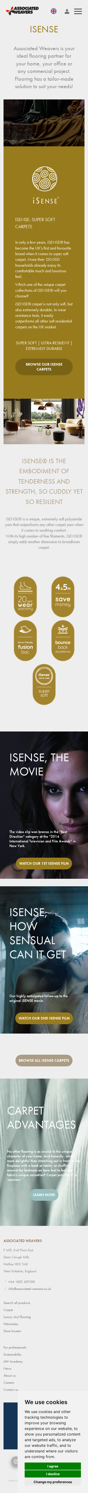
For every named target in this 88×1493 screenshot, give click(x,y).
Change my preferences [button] (53, 1482)
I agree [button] (52, 1466)
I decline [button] (53, 1474)
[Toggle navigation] (78, 11)
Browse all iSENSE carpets (44, 1060)
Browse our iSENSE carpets (44, 367)
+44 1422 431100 (21, 1281)
